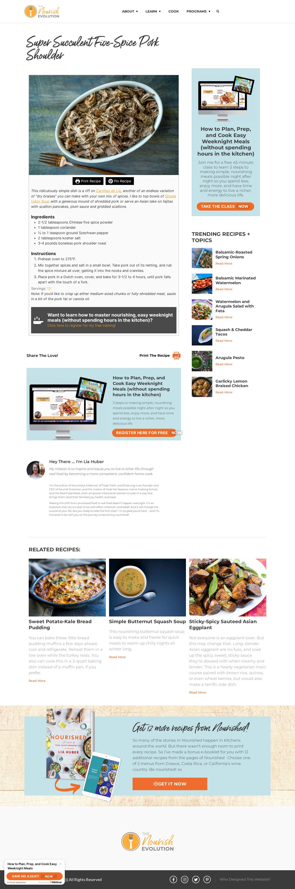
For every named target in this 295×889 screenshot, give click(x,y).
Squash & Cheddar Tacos (234, 332)
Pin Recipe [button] (122, 181)
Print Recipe (90, 181)
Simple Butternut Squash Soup (147, 621)
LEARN (151, 11)
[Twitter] (196, 879)
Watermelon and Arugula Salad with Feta (235, 306)
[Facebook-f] (173, 879)
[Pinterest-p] (207, 879)
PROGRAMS (197, 11)
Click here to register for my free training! (82, 325)
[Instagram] (184, 879)
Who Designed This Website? (245, 879)
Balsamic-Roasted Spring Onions (234, 254)
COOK (173, 11)
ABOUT (128, 11)
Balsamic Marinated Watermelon (236, 280)
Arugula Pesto (230, 357)
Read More (224, 263)
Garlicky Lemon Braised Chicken (232, 383)
